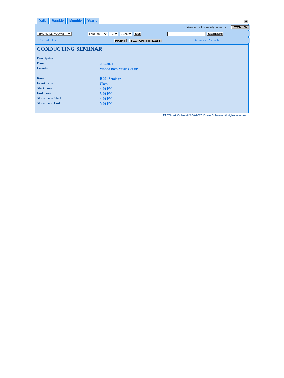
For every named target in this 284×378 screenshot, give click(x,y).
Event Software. (213, 115)
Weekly (58, 21)
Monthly (75, 21)
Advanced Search (207, 40)
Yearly (92, 21)
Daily (43, 21)
